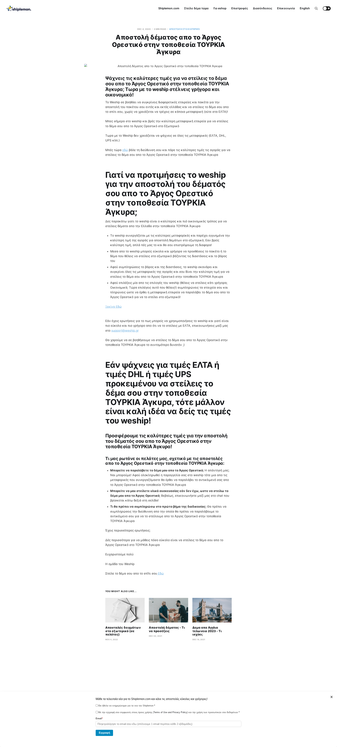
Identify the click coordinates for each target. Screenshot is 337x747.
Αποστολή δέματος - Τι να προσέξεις (167, 629)
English (305, 8)
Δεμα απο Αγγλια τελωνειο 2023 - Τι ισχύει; (207, 631)
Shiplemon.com (168, 8)
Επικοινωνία (286, 8)
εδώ (125, 150)
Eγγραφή (104, 732)
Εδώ (160, 573)
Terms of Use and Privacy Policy (170, 712)
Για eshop (219, 8)
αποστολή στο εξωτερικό (184, 29)
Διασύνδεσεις (262, 8)
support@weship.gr (125, 330)
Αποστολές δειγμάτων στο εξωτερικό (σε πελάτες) (123, 631)
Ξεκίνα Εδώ (113, 306)
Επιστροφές (239, 8)
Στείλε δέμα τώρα (196, 8)
